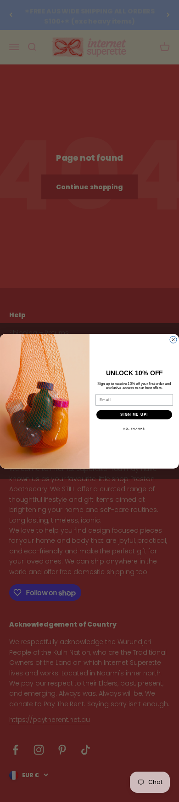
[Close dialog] (173, 339)
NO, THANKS (134, 428)
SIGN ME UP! (134, 415)
